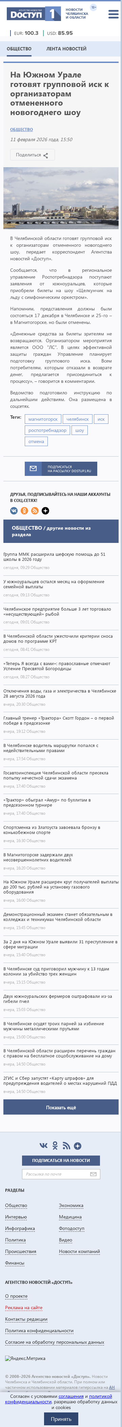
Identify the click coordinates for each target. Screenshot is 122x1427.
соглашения (71, 1396)
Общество (21, 129)
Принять (61, 1418)
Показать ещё (61, 1107)
